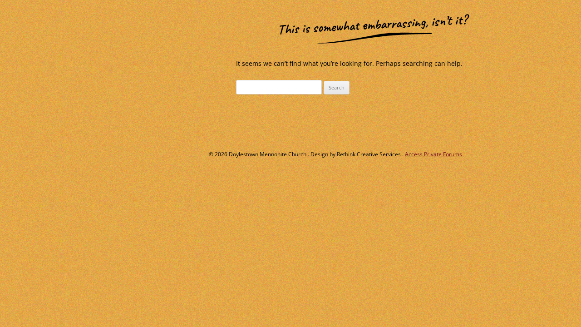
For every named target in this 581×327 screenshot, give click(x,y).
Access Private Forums (433, 154)
